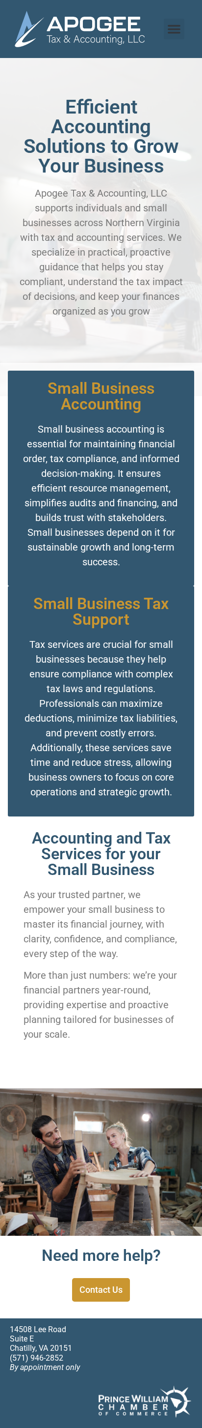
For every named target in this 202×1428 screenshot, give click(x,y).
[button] (174, 29)
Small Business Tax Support (101, 611)
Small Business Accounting (101, 396)
